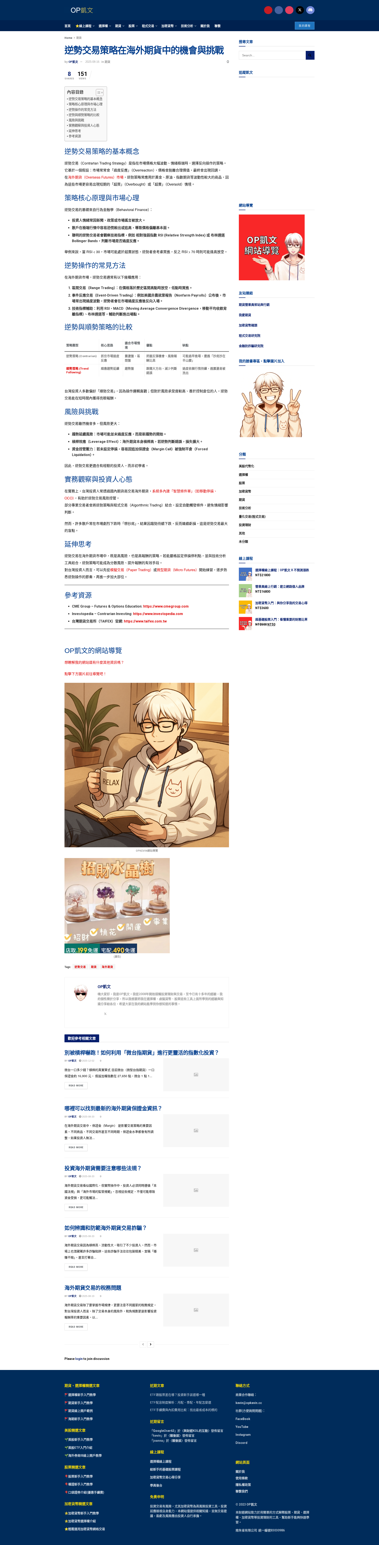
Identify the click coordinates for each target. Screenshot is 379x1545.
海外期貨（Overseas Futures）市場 (95, 177)
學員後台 (156, 1485)
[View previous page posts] (143, 1344)
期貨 (118, 25)
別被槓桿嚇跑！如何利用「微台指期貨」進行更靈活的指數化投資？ (141, 1052)
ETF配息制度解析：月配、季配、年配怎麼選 (180, 1402)
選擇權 (103, 25)
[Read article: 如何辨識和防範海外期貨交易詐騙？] (196, 1250)
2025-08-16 (92, 61)
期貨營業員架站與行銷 (254, 304)
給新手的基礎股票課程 (165, 1469)
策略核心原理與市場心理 (85, 104)
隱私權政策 (243, 1484)
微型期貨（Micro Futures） (178, 569)
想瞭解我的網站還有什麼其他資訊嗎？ (94, 662)
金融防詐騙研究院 (251, 346)
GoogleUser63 (163, 1430)
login (79, 1359)
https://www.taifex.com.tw (145, 621)
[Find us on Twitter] (300, 10)
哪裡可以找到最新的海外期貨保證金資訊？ (113, 1108)
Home (68, 37)
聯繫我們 (242, 1491)
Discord (241, 1443)
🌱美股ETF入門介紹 (78, 1447)
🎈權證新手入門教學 (78, 1484)
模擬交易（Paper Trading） (131, 569)
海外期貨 (107, 967)
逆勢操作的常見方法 (82, 109)
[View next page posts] (150, 1344)
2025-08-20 (87, 1116)
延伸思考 (75, 131)
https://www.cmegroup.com (166, 606)
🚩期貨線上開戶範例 (78, 1411)
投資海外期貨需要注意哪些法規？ (103, 1168)
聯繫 (218, 25)
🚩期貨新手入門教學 (78, 1403)
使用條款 (242, 1478)
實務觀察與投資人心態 (84, 125)
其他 (242, 533)
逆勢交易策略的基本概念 (85, 99)
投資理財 (245, 525)
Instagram (243, 1434)
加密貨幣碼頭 (248, 325)
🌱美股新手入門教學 (78, 1439)
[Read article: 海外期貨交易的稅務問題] (196, 1310)
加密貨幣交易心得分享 (165, 1477)
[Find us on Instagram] (289, 10)
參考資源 (75, 136)
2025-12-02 (87, 1060)
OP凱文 (73, 61)
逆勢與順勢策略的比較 (84, 115)
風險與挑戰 (76, 120)
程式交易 (148, 25)
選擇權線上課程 (161, 1461)
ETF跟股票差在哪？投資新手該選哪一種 (177, 1395)
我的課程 (305, 25)
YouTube (242, 1427)
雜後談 (174, 1435)
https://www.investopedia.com (158, 614)
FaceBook (243, 1419)
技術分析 (187, 25)
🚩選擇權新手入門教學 (80, 1395)
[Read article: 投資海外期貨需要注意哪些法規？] (196, 1190)
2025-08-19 (87, 1296)
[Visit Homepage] (80, 10)
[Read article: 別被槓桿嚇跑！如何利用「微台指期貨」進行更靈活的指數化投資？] (196, 1074)
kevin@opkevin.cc (249, 1403)
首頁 (67, 25)
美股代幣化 (246, 466)
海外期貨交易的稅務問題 (92, 1287)
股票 (132, 25)
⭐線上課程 (83, 25)
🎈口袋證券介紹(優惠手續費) (84, 1492)
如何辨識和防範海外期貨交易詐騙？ (105, 1227)
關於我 (205, 25)
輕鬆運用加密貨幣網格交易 (86, 1529)
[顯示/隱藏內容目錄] (97, 92)
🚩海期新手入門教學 (78, 1419)
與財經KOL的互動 (196, 1430)
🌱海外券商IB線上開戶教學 (83, 1455)
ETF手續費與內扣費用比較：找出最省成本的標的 (183, 1410)
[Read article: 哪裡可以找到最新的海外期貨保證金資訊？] (196, 1130)
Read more (78, 1084)
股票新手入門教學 (80, 1476)
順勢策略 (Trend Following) (77, 370)
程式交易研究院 (249, 335)
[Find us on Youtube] (268, 10)
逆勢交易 (80, 967)
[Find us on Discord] (310, 10)
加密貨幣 (167, 25)
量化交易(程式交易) (252, 516)
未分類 (243, 541)
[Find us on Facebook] (279, 10)
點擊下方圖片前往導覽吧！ (85, 673)
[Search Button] (310, 55)
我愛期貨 (245, 315)
